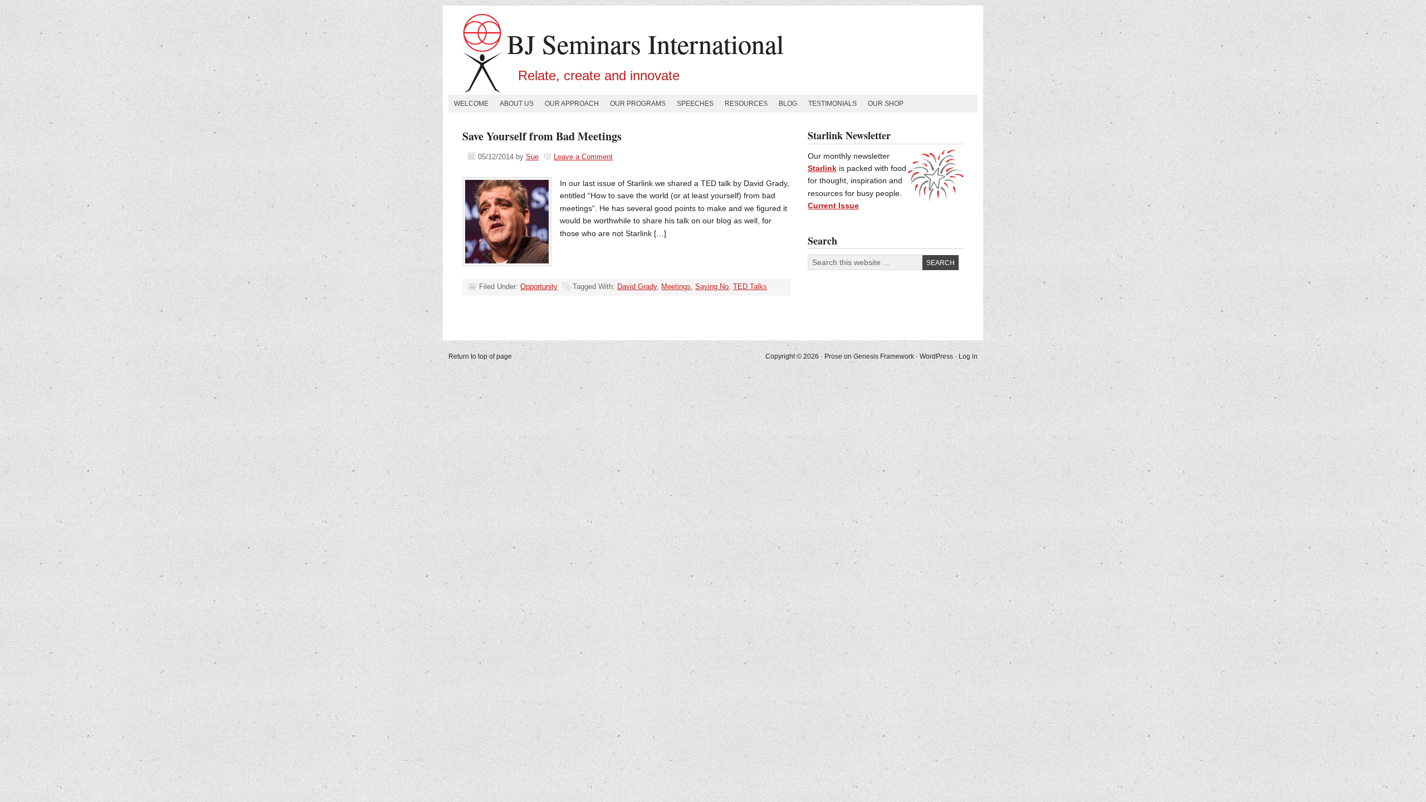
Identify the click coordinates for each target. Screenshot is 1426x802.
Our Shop (886, 103)
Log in (968, 356)
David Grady (637, 286)
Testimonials (832, 103)
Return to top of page (480, 356)
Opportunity (539, 286)
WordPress (936, 356)
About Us (517, 103)
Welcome (471, 103)
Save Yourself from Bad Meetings (542, 136)
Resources (746, 103)
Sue (532, 157)
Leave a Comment (583, 157)
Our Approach (572, 103)
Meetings (676, 286)
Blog (788, 103)
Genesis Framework (883, 356)
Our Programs (638, 103)
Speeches (695, 103)
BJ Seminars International (645, 43)
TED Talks (750, 286)
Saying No (712, 286)
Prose (833, 356)
